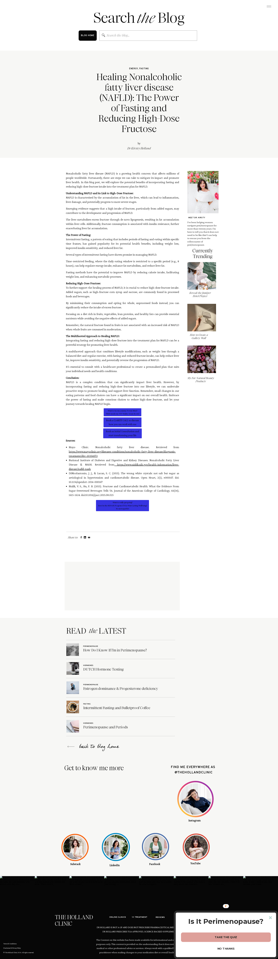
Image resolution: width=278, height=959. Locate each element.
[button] (226, 921)
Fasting (144, 68)
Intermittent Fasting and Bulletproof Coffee (116, 707)
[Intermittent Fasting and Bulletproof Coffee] (72, 707)
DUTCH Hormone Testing (103, 669)
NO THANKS (226, 948)
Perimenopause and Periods (105, 727)
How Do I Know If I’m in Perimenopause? (115, 650)
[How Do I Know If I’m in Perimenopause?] (72, 649)
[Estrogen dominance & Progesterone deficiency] (72, 687)
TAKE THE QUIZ (226, 937)
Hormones (88, 665)
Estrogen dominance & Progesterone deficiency (120, 688)
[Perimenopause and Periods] (72, 726)
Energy (133, 68)
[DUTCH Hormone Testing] (72, 668)
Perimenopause (90, 646)
